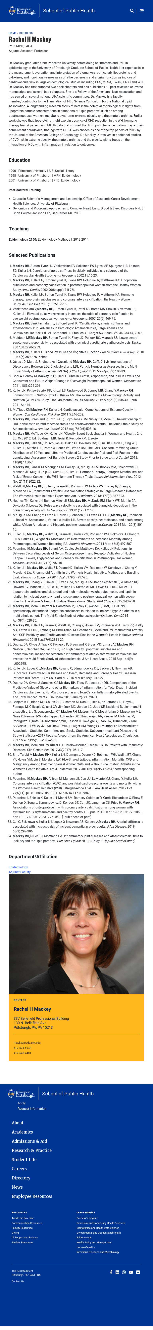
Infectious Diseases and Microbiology (97, 1252)
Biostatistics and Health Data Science (97, 1228)
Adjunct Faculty (20, 872)
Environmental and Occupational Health (98, 1232)
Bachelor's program (87, 1218)
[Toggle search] (133, 11)
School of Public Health (69, 10)
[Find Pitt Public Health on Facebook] (111, 1272)
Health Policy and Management (94, 1242)
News (17, 1187)
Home (12, 33)
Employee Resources (32, 1196)
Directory (26, 33)
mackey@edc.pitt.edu (27, 1042)
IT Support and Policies (25, 1237)
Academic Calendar (23, 1218)
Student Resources (22, 1242)
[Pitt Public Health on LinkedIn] (117, 1272)
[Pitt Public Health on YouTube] (131, 1272)
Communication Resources (27, 1223)
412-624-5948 (22, 1048)
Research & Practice (32, 1150)
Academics (22, 1132)
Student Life (24, 1159)
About (18, 1123)
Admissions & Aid (29, 1141)
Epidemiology (18, 867)
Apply (22, 1103)
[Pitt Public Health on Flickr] (138, 1272)
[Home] (24, 10)
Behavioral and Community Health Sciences (101, 1223)
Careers (19, 1168)
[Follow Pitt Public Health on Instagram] (124, 1272)
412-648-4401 (22, 1053)
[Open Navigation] (142, 11)
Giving (15, 1232)
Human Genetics (85, 1247)
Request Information (32, 1108)
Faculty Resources (22, 1228)
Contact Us (18, 1281)
